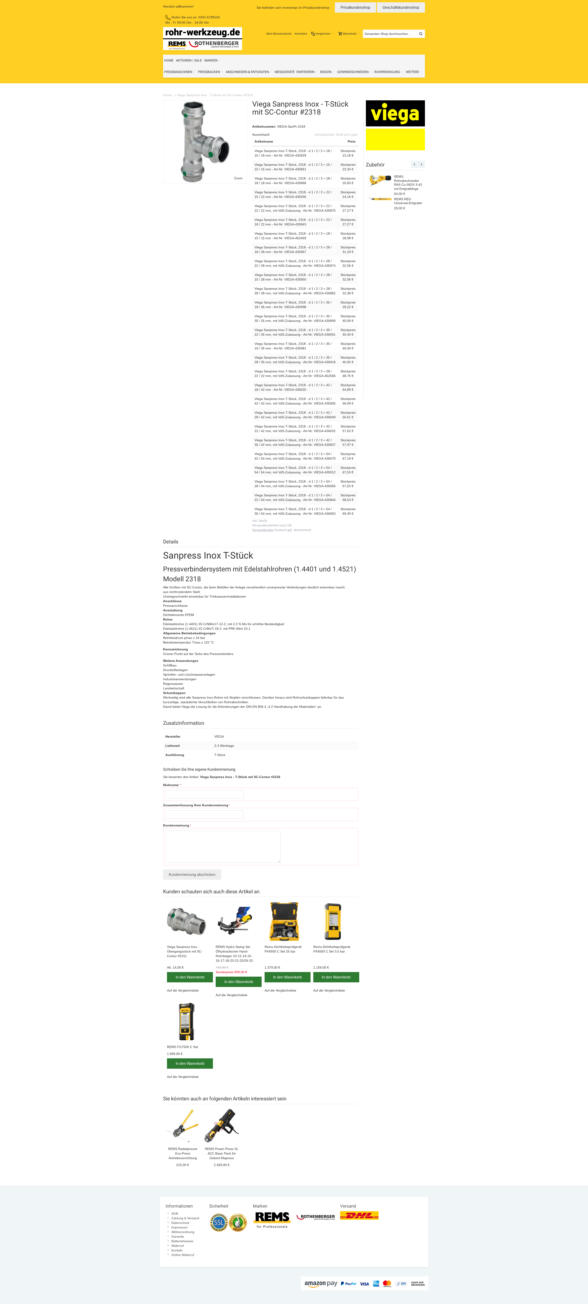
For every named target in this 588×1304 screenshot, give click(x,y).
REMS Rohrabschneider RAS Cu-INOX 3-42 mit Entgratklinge (407, 183)
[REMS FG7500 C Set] (187, 1021)
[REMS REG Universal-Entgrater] (379, 199)
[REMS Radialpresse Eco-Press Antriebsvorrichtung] (182, 1126)
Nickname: (171, 785)
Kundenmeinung (176, 825)
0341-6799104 (209, 17)
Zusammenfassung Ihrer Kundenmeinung (195, 805)
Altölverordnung (182, 1232)
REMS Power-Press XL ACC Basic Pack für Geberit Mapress (221, 1153)
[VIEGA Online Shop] (395, 125)
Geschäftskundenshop (401, 7)
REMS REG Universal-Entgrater (407, 201)
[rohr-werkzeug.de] (202, 38)
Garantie (177, 1236)
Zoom (238, 178)
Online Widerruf (182, 1255)
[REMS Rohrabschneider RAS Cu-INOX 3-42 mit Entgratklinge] (379, 181)
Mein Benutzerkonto (278, 33)
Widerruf (177, 1246)
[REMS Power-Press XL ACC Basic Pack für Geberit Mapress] (221, 1126)
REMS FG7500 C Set (182, 1047)
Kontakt (176, 1250)
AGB (174, 1213)
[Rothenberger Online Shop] (316, 1213)
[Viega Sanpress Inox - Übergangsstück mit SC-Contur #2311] (187, 921)
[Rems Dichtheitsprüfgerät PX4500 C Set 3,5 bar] (333, 921)
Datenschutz (180, 1223)
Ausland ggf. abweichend (281, 530)
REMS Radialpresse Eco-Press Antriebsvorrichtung (182, 1153)
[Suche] (421, 34)
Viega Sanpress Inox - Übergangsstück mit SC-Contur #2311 (184, 951)
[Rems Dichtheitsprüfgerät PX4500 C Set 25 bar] (285, 921)
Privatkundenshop (355, 7)
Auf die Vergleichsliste (183, 990)
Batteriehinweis (182, 1241)
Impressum (179, 1227)
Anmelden (300, 33)
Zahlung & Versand (185, 1218)
